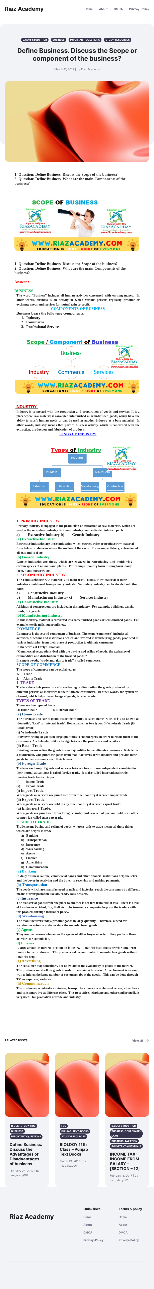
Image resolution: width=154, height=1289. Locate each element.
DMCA (118, 9)
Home (89, 9)
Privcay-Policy (139, 9)
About (103, 9)
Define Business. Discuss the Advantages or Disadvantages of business (26, 1154)
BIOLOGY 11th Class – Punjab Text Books (74, 1149)
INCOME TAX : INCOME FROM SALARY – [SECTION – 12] (125, 1161)
